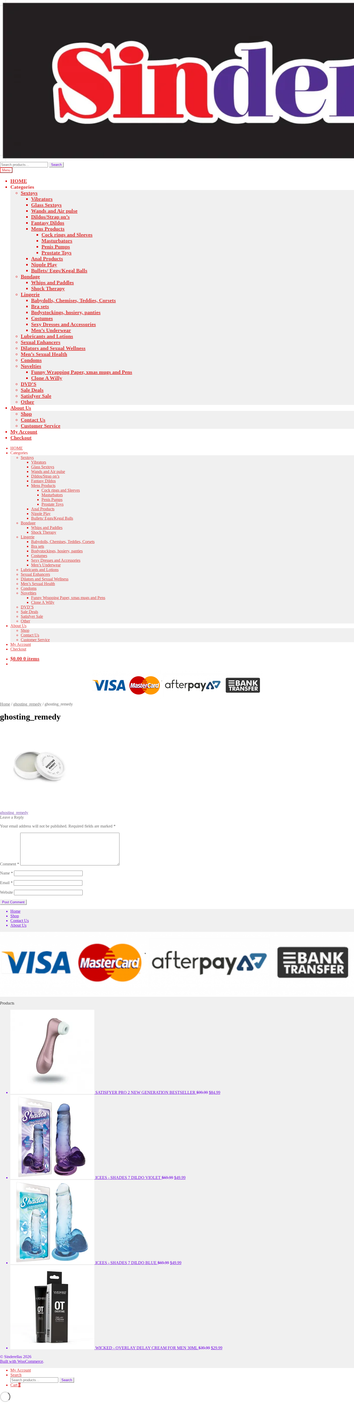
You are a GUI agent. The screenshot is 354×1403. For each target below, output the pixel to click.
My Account (23, 432)
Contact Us (33, 420)
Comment (9, 864)
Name (6, 873)
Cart (15, 1385)
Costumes (42, 318)
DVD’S (28, 384)
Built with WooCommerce (21, 1361)
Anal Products (47, 258)
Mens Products (48, 229)
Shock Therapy (48, 288)
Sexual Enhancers (40, 342)
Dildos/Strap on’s (50, 217)
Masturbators (56, 240)
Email (6, 882)
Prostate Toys (56, 252)
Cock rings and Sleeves (67, 235)
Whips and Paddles (52, 282)
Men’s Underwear (51, 330)
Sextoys (29, 193)
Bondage (30, 276)
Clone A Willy (46, 378)
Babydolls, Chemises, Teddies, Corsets (73, 300)
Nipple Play (44, 264)
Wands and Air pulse (54, 211)
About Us (20, 408)
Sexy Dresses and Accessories (63, 324)
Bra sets (40, 306)
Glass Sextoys (46, 205)
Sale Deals (32, 390)
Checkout (21, 437)
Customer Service (40, 426)
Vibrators (42, 199)
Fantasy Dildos (47, 223)
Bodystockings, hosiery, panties (66, 312)
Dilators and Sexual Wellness (53, 348)
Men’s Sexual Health (44, 354)
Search (56, 165)
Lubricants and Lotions (47, 336)
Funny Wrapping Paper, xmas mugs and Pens (81, 372)
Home (5, 704)
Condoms (31, 360)
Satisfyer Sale (36, 396)
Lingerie (30, 294)
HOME (18, 181)
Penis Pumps (55, 246)
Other (27, 402)
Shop (26, 414)
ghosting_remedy (27, 704)
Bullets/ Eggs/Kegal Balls (59, 270)
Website (6, 892)
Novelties (31, 366)
